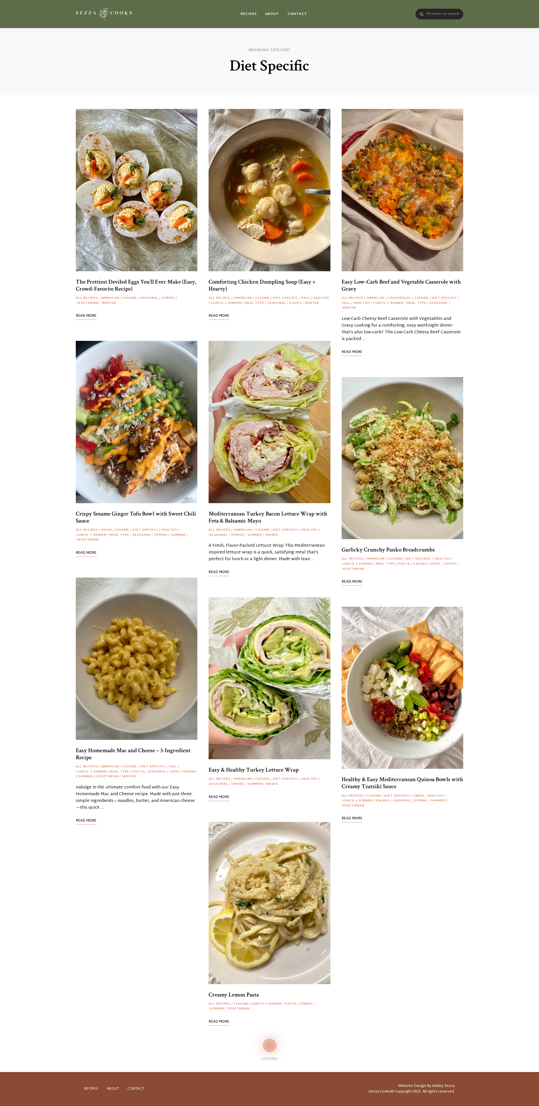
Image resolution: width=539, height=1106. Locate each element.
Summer (178, 535)
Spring (168, 298)
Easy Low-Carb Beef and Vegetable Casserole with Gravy (401, 285)
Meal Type (119, 535)
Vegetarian (87, 303)
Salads (420, 564)
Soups (295, 303)
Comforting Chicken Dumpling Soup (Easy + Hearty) (262, 285)
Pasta (138, 771)
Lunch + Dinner (91, 535)
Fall (173, 766)
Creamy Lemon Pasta (234, 994)
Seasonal (149, 298)
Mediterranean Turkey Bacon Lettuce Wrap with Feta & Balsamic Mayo (268, 517)
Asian (106, 530)
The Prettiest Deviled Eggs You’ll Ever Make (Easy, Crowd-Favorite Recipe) (136, 285)
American (110, 298)
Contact (297, 14)
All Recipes (87, 298)
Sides (175, 771)
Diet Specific (145, 530)
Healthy (169, 530)
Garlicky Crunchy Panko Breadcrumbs (388, 549)
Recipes (249, 14)
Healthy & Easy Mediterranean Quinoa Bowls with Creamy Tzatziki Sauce (402, 783)
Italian (241, 1004)
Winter (109, 303)
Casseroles (399, 298)
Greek (418, 796)
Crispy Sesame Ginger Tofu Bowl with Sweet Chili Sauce (136, 517)
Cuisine (129, 298)
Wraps (272, 535)
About (272, 14)
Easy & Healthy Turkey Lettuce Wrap (254, 770)
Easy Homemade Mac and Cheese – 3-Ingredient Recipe (133, 754)
